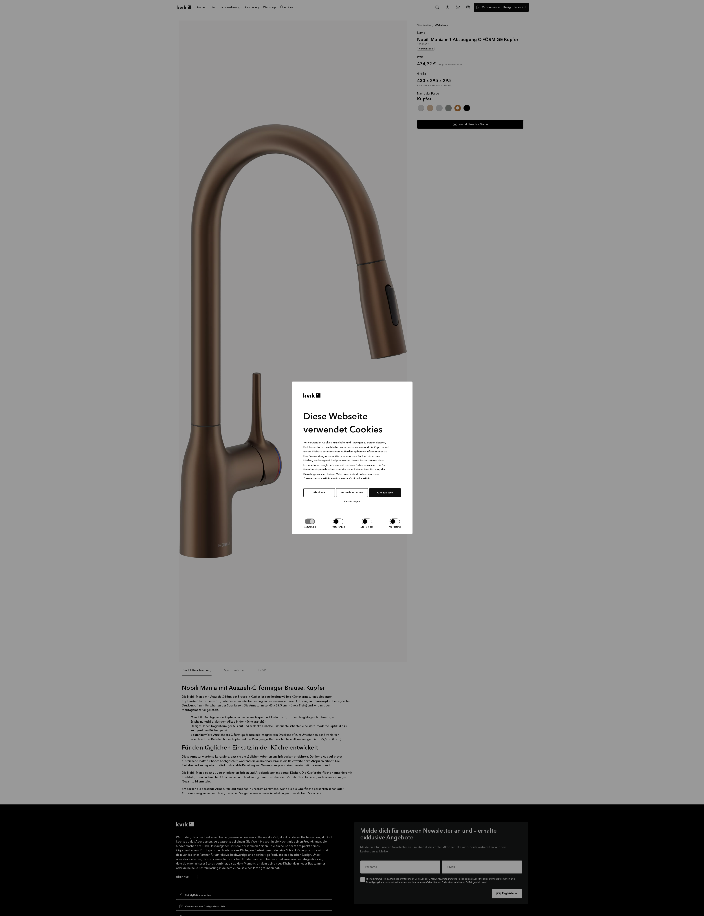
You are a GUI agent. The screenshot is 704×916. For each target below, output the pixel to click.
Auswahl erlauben (352, 492)
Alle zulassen (385, 492)
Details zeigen (352, 501)
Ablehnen (319, 492)
